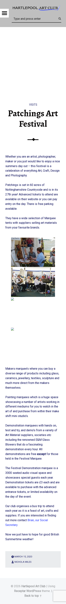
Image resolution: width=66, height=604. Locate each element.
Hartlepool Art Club (33, 586)
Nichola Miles (23, 561)
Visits (33, 104)
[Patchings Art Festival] (33, 29)
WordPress (33, 591)
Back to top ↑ (33, 595)
